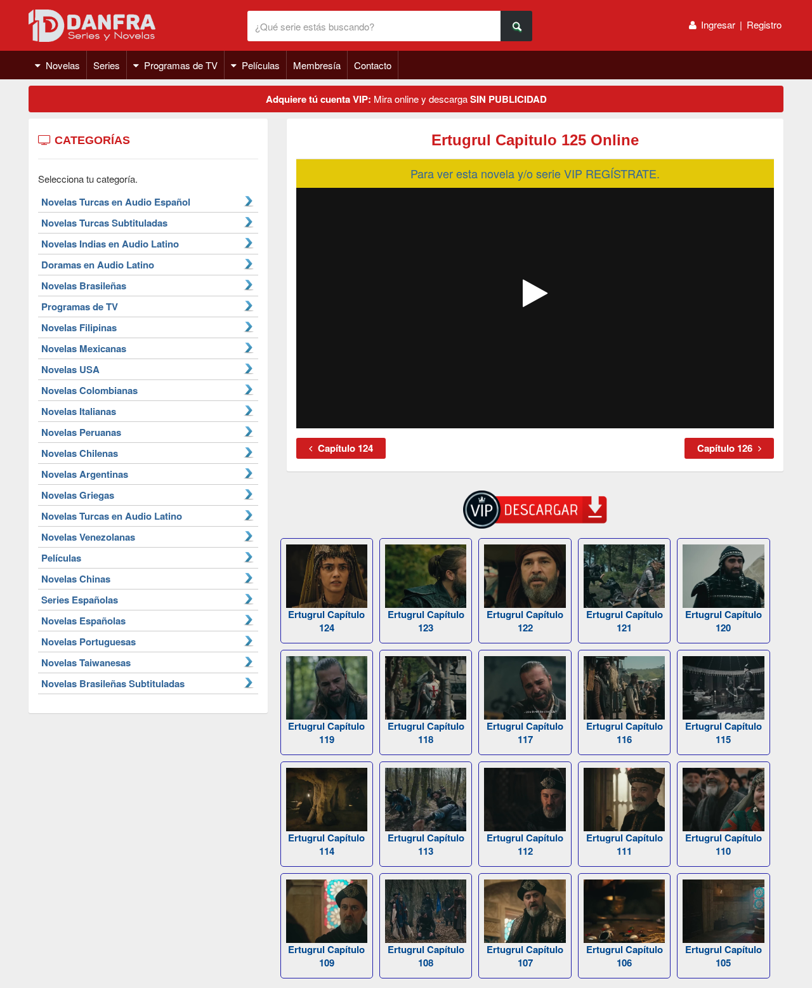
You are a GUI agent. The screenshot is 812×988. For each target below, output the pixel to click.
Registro (764, 24)
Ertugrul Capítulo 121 (624, 621)
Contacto (372, 65)
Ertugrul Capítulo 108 (426, 956)
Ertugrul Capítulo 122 (525, 621)
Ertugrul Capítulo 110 (723, 844)
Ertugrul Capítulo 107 (525, 956)
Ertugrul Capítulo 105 (723, 956)
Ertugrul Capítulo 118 (426, 732)
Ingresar (718, 24)
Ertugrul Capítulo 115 (723, 732)
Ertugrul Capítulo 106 (624, 956)
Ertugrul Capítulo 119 (326, 732)
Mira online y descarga (406, 99)
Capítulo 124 (344, 448)
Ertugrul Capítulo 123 (426, 621)
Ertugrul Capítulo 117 (525, 732)
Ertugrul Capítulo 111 (624, 844)
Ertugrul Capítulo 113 (426, 844)
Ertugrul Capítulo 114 (326, 844)
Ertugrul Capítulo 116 (624, 732)
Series (106, 65)
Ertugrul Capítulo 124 (326, 621)
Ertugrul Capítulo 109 (326, 956)
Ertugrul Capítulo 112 (525, 844)
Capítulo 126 (726, 448)
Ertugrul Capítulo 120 (723, 621)
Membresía (317, 65)
